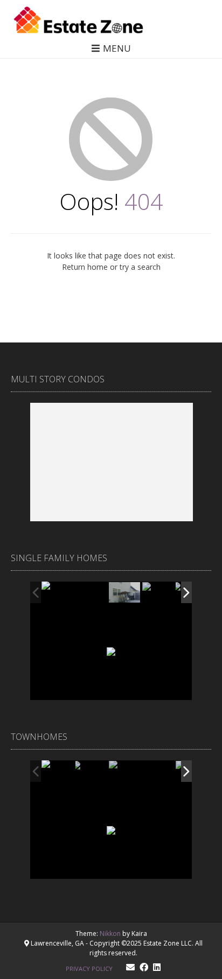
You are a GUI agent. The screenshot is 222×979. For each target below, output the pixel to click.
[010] (125, 593)
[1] (92, 771)
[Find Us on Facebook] (144, 967)
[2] (125, 772)
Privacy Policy (89, 968)
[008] (158, 593)
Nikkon (110, 933)
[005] (91, 593)
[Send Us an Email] (130, 967)
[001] (57, 592)
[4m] (57, 771)
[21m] (158, 772)
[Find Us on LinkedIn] (157, 967)
